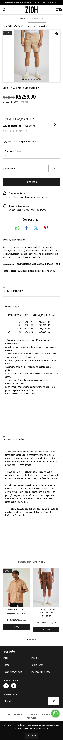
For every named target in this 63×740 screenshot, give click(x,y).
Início (5, 26)
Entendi (31, 735)
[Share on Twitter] (36, 228)
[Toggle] (4, 287)
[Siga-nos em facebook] (13, 685)
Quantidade (9, 168)
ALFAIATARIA (14, 26)
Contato (7, 664)
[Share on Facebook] (26, 228)
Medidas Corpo (12, 306)
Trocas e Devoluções (13, 671)
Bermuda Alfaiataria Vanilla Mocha (46, 611)
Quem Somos (37, 664)
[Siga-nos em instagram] (6, 685)
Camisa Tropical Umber (16, 609)
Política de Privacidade (41, 671)
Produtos (35, 657)
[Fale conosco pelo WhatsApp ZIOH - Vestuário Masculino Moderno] (55, 713)
